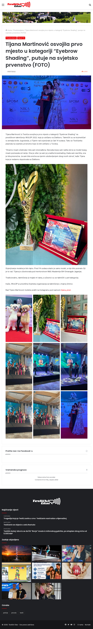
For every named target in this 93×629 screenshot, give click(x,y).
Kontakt (88, 625)
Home (9, 30)
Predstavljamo (18, 30)
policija (5, 613)
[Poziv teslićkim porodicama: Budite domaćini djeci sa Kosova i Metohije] (46, 571)
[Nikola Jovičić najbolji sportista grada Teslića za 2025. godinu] (16, 591)
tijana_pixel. (66, 290)
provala (13, 613)
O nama (80, 625)
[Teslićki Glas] (18, 5)
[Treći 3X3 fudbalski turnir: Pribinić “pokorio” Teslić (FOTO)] (46, 553)
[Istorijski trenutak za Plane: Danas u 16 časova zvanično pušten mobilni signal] (16, 553)
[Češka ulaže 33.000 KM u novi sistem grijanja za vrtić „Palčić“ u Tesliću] (16, 572)
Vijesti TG (21, 38)
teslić (21, 613)
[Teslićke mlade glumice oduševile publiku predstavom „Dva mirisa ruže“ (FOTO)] (46, 591)
